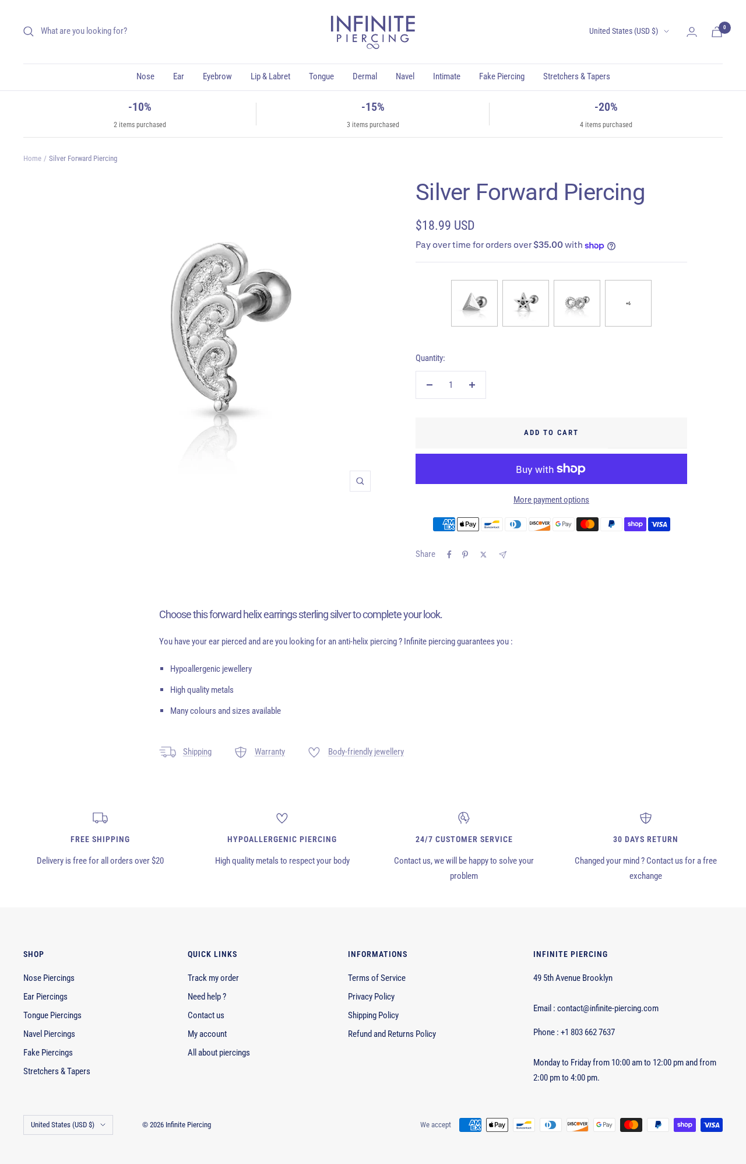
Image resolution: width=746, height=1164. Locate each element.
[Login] (692, 32)
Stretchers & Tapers (576, 76)
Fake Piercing (502, 76)
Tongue (321, 76)
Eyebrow (217, 76)
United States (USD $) (623, 31)
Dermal (365, 76)
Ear (178, 76)
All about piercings (219, 1052)
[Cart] (717, 31)
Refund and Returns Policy (392, 1034)
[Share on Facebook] (449, 555)
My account (207, 1034)
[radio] (474, 303)
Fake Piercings (48, 1052)
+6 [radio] (628, 303)
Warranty (270, 751)
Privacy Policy (371, 996)
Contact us (206, 1015)
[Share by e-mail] (502, 555)
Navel (405, 76)
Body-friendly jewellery (366, 751)
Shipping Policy (373, 1015)
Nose (145, 76)
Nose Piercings (49, 978)
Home (32, 158)
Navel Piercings (49, 1034)
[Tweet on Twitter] (483, 555)
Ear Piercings (45, 996)
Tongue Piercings (52, 1015)
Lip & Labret (270, 76)
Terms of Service (377, 978)
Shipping (197, 751)
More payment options (551, 500)
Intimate (446, 76)
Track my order (213, 978)
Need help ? (207, 996)
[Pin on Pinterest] (465, 555)
